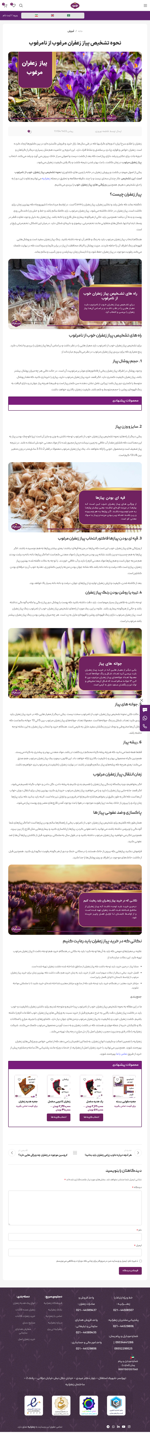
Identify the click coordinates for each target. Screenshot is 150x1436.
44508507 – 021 (123, 1310)
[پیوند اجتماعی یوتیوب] (124, 1427)
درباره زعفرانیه (55, 1323)
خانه (80, 31)
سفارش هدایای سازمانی (23, 1331)
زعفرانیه (46, 179)
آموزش (71, 31)
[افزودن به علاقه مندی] (117, 1079)
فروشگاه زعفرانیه (53, 1303)
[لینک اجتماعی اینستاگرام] (129, 1427)
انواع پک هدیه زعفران (24, 1303)
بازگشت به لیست (75, 1152)
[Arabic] (68, 16)
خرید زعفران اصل (26, 1339)
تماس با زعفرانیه (54, 1316)
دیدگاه (137, 1187)
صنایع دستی (28, 1323)
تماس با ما (121, 1054)
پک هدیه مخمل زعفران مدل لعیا (94, 1103)
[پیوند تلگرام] (108, 1427)
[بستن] (141, 700)
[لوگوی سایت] (75, 6)
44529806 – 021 (123, 1327)
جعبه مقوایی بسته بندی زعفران (126, 1103)
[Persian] (36, 16)
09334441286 (124, 1343)
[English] (52, 16)
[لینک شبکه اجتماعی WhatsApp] (113, 1427)
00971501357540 (128, 1369)
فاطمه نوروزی (102, 131)
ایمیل (138, 1246)
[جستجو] (21, 5)
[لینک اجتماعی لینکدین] (118, 1427)
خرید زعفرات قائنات (25, 1316)
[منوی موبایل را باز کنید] (145, 5)
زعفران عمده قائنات (25, 1310)
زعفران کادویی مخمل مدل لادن (59, 1103)
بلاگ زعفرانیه (55, 1310)
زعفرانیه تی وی (54, 1329)
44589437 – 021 (86, 1310)
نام (139, 1230)
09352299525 (123, 1349)
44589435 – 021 (86, 1333)
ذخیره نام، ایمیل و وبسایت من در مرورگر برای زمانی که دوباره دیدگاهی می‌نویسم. (97, 1261)
